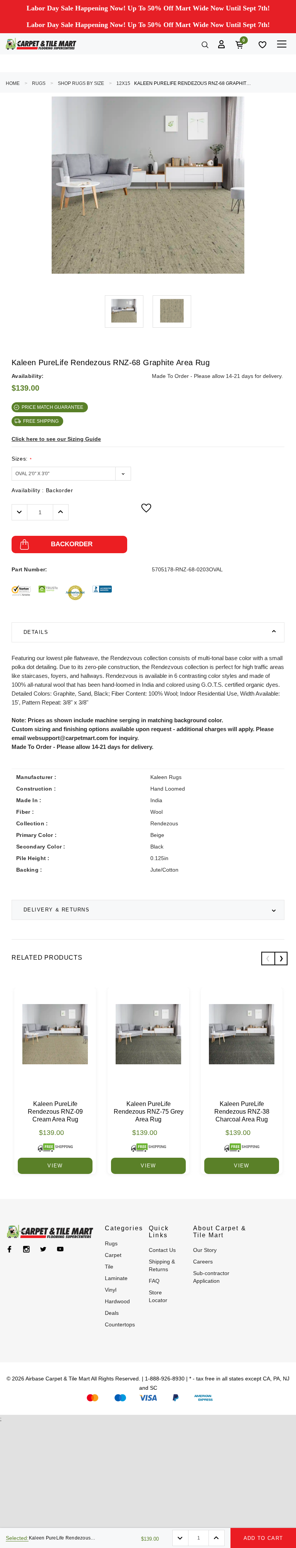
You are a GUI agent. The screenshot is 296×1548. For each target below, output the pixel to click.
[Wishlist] (261, 44)
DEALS (112, 1313)
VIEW (54, 1166)
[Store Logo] (41, 43)
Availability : (42, 490)
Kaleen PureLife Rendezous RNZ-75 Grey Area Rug (148, 1112)
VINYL (110, 1290)
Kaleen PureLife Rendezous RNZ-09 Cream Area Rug (55, 1112)
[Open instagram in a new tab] (26, 1249)
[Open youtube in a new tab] (60, 1249)
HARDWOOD (117, 1301)
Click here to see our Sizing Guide (56, 439)
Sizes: (22, 459)
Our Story (205, 1250)
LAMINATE (116, 1278)
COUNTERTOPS (120, 1324)
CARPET (113, 1255)
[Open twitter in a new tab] (43, 1249)
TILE (109, 1266)
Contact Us (162, 1250)
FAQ (154, 1281)
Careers (203, 1261)
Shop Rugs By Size (81, 83)
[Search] (204, 44)
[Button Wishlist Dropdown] (146, 508)
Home (13, 83)
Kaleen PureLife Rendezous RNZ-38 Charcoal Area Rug (241, 1112)
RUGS (38, 83)
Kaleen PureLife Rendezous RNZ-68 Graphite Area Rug (194, 83)
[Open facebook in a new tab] (9, 1249)
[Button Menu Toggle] (282, 43)
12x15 (123, 83)
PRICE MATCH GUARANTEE (52, 407)
